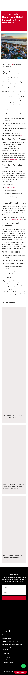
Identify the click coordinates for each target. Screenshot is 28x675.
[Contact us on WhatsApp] (23, 666)
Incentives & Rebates (17, 219)
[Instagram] (6, 631)
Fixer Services (9, 200)
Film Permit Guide (11, 159)
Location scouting (10, 187)
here (21, 135)
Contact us (19, 292)
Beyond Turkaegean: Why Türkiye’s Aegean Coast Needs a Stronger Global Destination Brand (13, 486)
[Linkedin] (9, 631)
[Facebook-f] (3, 631)
